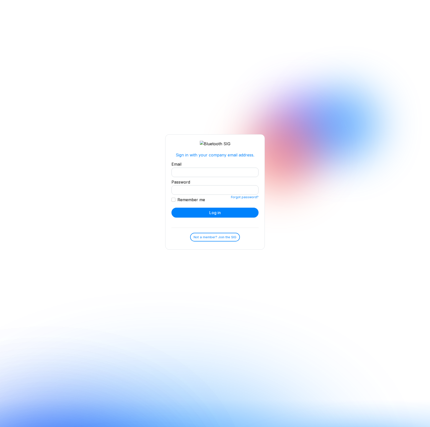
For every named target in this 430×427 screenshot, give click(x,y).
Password (180, 182)
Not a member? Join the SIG (215, 237)
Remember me (191, 199)
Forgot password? (245, 197)
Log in (215, 212)
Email (176, 164)
